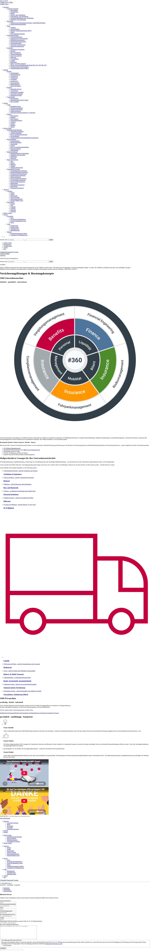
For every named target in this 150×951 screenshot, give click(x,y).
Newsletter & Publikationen (18, 219)
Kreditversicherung (15, 111)
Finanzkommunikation (16, 108)
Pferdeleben (13, 156)
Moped (12, 163)
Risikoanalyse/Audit (16, 95)
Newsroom (10, 216)
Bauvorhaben (14, 10)
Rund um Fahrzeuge (12, 159)
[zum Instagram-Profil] (9, 252)
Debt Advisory (14, 119)
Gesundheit (13, 79)
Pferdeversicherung (12, 152)
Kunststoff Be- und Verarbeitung (19, 16)
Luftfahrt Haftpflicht (16, 133)
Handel (12, 13)
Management (14, 196)
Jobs (4, 249)
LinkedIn (12, 207)
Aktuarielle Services (15, 89)
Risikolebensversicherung (17, 185)
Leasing (12, 123)
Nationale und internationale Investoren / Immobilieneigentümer (27, 23)
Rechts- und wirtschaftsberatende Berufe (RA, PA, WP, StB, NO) (28, 65)
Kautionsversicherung (16, 109)
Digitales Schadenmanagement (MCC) (21, 30)
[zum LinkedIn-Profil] (3, 252)
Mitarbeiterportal (15, 230)
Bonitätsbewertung (15, 106)
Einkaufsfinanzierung (16, 120)
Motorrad (13, 164)
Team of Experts (14, 197)
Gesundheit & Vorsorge (13, 169)
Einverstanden (7, 945)
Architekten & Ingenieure (17, 49)
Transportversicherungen (17, 46)
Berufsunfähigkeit (15, 74)
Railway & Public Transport (18, 63)
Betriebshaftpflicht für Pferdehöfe (19, 153)
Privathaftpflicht (14, 136)
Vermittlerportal (14, 229)
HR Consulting (14, 101)
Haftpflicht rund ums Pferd (17, 155)
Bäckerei (12, 51)
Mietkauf (12, 125)
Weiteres (9, 232)
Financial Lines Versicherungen (19, 38)
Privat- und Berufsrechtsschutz (18, 134)
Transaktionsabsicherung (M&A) (19, 68)
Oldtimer (12, 166)
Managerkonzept (15, 84)
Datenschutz (6, 889)
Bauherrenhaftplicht (15, 142)
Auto (11, 161)
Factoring (13, 122)
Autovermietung (14, 29)
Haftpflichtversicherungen (17, 40)
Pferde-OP (13, 158)
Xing (11, 205)
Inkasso (12, 126)
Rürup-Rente (14, 186)
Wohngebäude (14, 150)
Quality (12, 194)
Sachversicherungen (15, 43)
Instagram (13, 210)
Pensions (9, 87)
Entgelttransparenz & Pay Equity (19, 100)
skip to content (4, 0)
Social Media (10, 202)
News (12, 218)
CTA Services (14, 90)
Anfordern (3, 948)
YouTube (12, 208)
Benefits (5, 70)
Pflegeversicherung (15, 177)
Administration (14, 73)
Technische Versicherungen (17, 45)
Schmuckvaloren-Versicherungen (19, 66)
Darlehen (12, 117)
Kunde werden (14, 227)
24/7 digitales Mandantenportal (11, 448)
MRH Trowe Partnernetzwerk (31, 450)
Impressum (6, 888)
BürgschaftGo (14, 116)
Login (8, 224)
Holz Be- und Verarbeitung (17, 15)
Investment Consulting (16, 94)
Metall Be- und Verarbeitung (18, 19)
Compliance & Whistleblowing (18, 235)
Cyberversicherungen (16, 37)
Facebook (13, 211)
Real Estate (10, 21)
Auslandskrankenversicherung (18, 170)
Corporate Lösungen (12, 8)
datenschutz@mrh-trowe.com (54, 943)
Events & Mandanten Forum (18, 221)
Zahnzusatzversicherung (17, 188)
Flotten (12, 32)
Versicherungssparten (13, 35)
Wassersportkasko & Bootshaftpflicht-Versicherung (24, 137)
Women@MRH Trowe (16, 200)
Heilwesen (13, 57)
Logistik (12, 60)
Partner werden (7, 213)
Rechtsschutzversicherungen (18, 41)
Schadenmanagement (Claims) (18, 233)
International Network (16, 199)
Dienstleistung (14, 12)
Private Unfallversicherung (17, 181)
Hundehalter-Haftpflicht (17, 131)
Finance (5, 103)
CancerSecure (14, 76)
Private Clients (7, 128)
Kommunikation (14, 83)
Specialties (10, 48)
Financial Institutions (16, 54)
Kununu (12, 203)
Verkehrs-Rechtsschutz (16, 167)
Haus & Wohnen (11, 139)
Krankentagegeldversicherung (18, 174)
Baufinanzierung (15, 141)
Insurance (6, 7)
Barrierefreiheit (7, 891)
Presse (12, 222)
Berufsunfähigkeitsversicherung (19, 172)
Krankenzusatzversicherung (18, 175)
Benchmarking (14, 98)
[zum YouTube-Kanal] (15, 252)
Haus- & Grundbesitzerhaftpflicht (19, 147)
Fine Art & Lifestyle (15, 56)
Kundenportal (14, 225)
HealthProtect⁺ (14, 81)
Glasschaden (13, 144)
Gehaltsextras (14, 77)
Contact (5, 247)
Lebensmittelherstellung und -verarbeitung (22, 18)
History (12, 192)
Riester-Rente (14, 183)
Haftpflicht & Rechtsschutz (14, 130)
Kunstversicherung (15, 148)
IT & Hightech (14, 59)
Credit (8, 105)
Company (9, 191)
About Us (6, 189)
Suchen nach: (3, 239)
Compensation (11, 97)
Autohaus (13, 27)
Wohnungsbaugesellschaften (18, 24)
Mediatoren (13, 62)
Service (5, 214)
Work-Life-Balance (15, 86)
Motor (8, 26)
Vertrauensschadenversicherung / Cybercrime (22, 112)
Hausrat (12, 145)
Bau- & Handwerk (15, 52)
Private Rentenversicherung (18, 180)
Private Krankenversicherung (18, 178)
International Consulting (17, 92)
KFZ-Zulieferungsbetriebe (17, 34)
